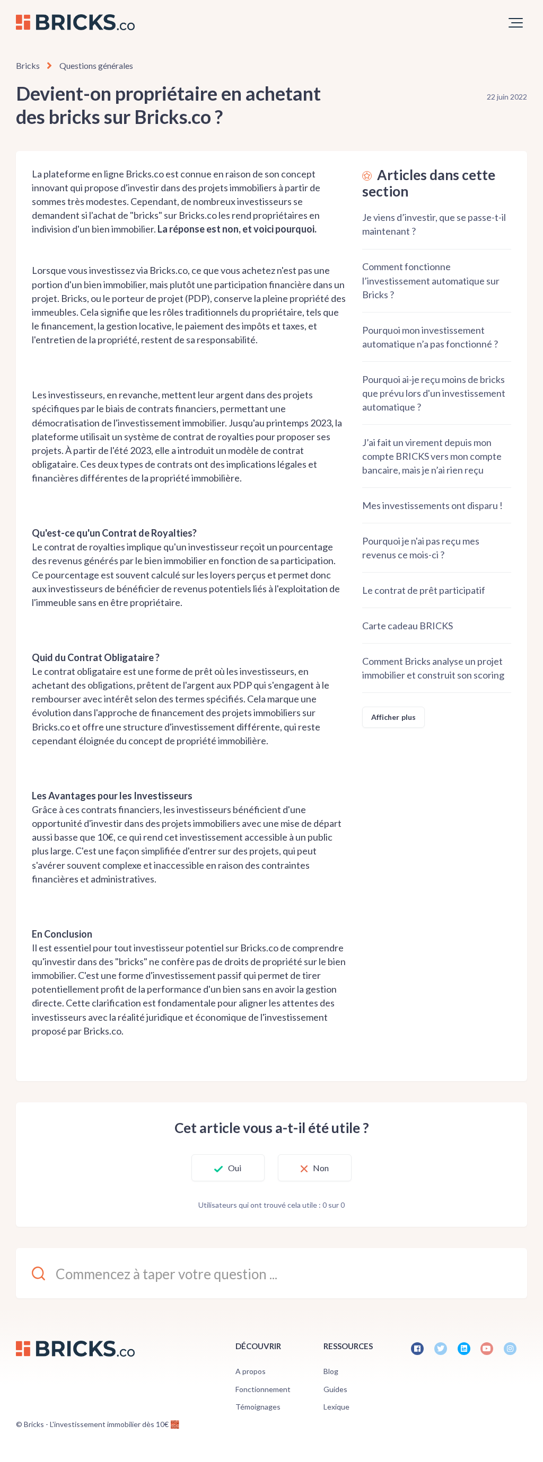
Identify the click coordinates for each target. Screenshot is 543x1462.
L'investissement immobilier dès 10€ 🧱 (114, 1424)
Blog (330, 1371)
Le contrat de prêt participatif (423, 590)
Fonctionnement (263, 1389)
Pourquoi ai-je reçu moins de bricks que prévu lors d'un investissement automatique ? (433, 393)
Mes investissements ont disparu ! (432, 505)
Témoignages (258, 1406)
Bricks (28, 65)
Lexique (336, 1406)
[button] (515, 23)
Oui (234, 1168)
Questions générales (96, 65)
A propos (250, 1371)
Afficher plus (393, 716)
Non (321, 1168)
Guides (335, 1389)
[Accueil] (75, 22)
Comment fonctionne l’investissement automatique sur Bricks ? (431, 280)
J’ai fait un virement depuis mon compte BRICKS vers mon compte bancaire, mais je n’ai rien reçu (432, 456)
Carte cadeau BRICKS (407, 625)
